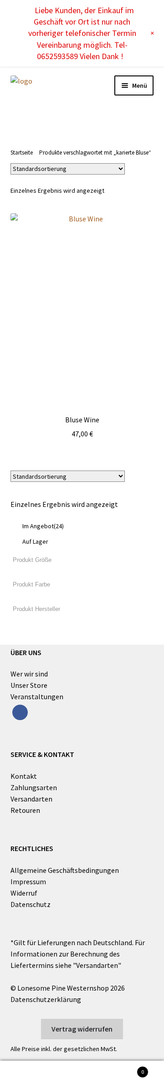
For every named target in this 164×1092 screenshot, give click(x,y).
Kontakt (23, 776)
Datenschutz (30, 904)
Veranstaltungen (36, 696)
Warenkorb (126, 1068)
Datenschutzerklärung (45, 999)
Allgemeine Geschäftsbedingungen (64, 870)
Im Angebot (43, 526)
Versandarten (31, 798)
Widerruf (23, 892)
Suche (82, 1076)
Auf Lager (35, 541)
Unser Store (28, 685)
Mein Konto (27, 1076)
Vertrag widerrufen (82, 1028)
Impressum (28, 881)
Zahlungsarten (33, 787)
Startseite (21, 152)
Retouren (25, 810)
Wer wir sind (29, 673)
